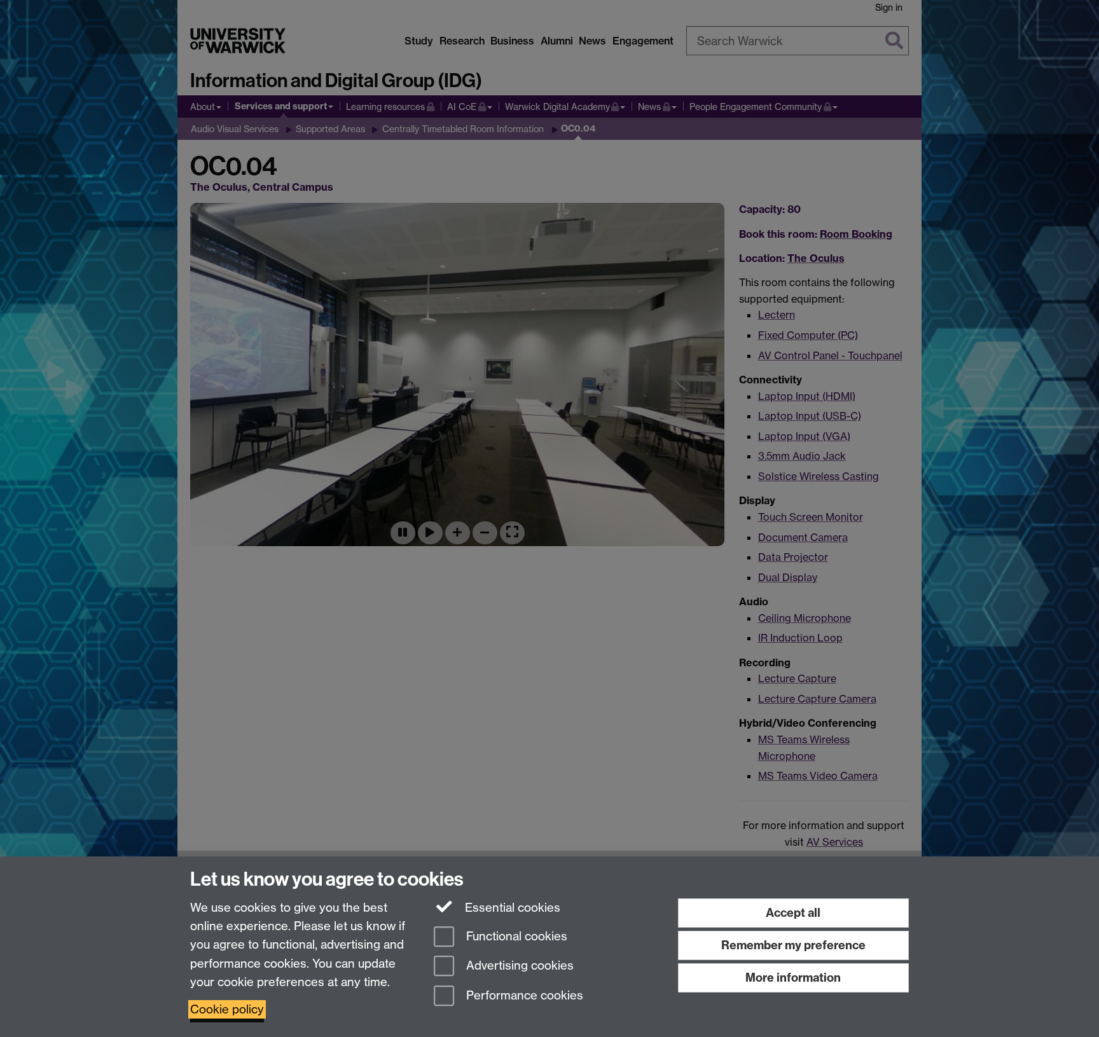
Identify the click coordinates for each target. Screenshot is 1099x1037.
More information (793, 977)
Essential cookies (511, 907)
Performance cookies (523, 996)
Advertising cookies (518, 966)
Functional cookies (515, 936)
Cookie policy (227, 1009)
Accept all (793, 912)
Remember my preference (793, 945)
